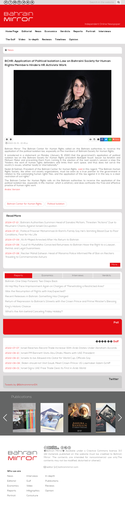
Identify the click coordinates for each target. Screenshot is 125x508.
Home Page (12, 31)
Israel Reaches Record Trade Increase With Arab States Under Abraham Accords (61, 348)
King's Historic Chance (18, 306)
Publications (21, 397)
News (38, 31)
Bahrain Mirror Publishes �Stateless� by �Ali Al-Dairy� (81, 412)
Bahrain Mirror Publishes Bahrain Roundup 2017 (26, 412)
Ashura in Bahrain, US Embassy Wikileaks (54, 412)
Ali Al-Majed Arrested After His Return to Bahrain (42, 240)
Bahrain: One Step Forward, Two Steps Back (31, 281)
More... (115, 264)
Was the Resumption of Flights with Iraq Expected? (35, 291)
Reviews (47, 39)
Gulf (116, 341)
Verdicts (65, 31)
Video (22, 39)
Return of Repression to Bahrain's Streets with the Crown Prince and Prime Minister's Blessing (60, 301)
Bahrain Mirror (18, 16)
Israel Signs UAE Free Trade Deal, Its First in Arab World (45, 368)
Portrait (90, 31)
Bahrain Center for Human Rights (24, 204)
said (80, 169)
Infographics (33, 491)
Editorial (27, 31)
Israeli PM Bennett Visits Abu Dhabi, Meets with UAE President (50, 353)
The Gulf (10, 39)
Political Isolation (55, 204)
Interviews (105, 31)
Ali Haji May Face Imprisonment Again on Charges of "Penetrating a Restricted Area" (54, 286)
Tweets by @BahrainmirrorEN (21, 385)
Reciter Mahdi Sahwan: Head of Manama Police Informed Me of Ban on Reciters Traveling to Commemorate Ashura (59, 255)
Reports (78, 31)
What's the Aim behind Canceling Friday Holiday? (34, 311)
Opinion (73, 39)
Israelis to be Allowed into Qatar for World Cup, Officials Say (47, 358)
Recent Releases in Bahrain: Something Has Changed (36, 296)
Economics (51, 31)
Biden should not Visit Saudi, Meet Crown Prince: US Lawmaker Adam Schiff (57, 363)
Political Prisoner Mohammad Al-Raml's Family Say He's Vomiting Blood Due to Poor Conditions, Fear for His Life (61, 233)
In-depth (34, 39)
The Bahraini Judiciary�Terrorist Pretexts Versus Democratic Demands (110, 414)
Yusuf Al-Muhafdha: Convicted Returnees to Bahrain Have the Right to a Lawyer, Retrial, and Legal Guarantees (60, 247)
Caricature (32, 495)
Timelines (60, 39)
